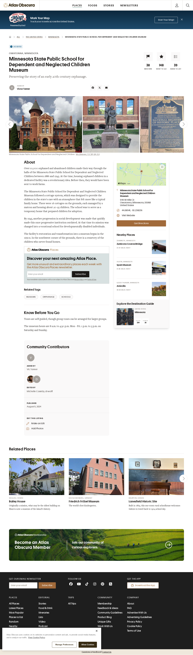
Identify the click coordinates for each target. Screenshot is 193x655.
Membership (105, 603)
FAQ (129, 608)
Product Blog (105, 617)
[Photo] (159, 247)
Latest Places (16, 608)
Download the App (145, 585)
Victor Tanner (23, 89)
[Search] (187, 5)
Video (42, 622)
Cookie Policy (134, 626)
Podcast (43, 626)
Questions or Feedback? (96, 652)
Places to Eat (16, 617)
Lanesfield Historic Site (143, 501)
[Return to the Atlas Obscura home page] (20, 5)
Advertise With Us (137, 613)
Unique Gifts (104, 622)
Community (105, 597)
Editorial (44, 597)
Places (13, 597)
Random (14, 622)
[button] (148, 56)
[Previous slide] (10, 124)
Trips (71, 597)
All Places (14, 603)
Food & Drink (45, 608)
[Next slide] (183, 124)
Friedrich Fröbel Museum (84, 501)
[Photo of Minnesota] (125, 316)
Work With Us (105, 626)
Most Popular (16, 613)
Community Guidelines (110, 613)
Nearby (13, 626)
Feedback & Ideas (108, 608)
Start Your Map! (166, 20)
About (130, 603)
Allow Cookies (87, 645)
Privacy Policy (79, 279)
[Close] (97, 631)
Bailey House (17, 501)
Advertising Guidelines (139, 617)
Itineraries (44, 613)
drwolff (49, 391)
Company (133, 597)
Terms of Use (91, 279)
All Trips (72, 603)
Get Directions (141, 223)
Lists (41, 617)
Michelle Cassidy (35, 391)
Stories (42, 603)
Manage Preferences (64, 645)
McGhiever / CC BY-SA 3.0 (87, 154)
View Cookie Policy (36, 638)
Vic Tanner (32, 369)
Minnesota (140, 312)
